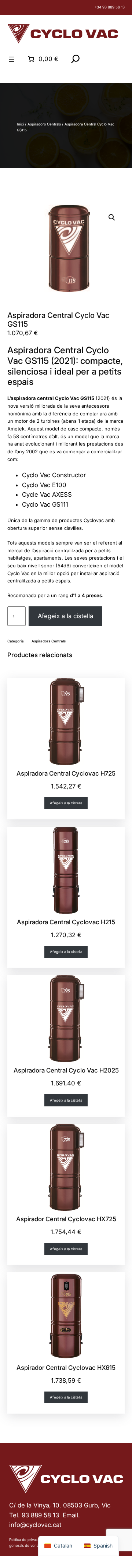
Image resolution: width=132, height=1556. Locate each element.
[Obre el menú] (11, 59)
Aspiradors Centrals (44, 124)
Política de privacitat (26, 1540)
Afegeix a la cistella (65, 616)
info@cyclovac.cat (35, 1524)
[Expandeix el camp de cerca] (75, 59)
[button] (111, 217)
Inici (20, 124)
